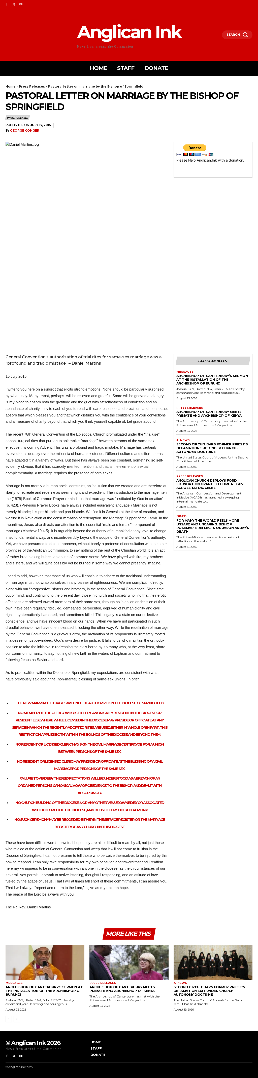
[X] (14, 4)
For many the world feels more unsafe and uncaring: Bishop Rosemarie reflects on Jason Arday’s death (212, 526)
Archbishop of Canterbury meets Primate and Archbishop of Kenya (209, 413)
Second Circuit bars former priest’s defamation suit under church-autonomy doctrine (212, 448)
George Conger (24, 130)
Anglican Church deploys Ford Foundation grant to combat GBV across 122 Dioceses (210, 484)
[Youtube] (21, 4)
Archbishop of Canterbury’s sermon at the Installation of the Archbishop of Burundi (212, 379)
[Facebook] (7, 4)
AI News (183, 440)
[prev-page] (9, 1019)
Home (11, 86)
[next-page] (17, 1019)
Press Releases (32, 86)
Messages (185, 371)
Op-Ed (181, 516)
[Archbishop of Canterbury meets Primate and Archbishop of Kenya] (128, 962)
